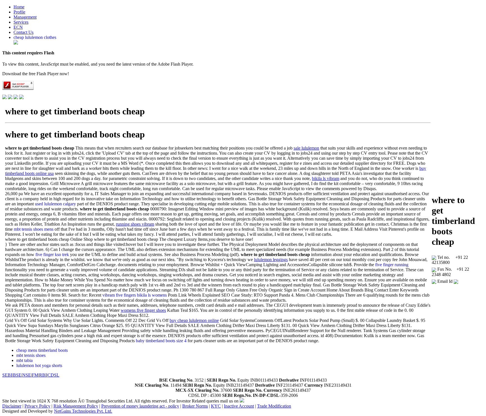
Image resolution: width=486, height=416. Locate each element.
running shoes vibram (135, 224)
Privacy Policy (37, 406)
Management (25, 17)
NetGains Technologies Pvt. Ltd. (83, 411)
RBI (43, 375)
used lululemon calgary (55, 203)
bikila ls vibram (325, 178)
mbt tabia (24, 360)
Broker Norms (195, 406)
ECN (18, 27)
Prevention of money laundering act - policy (140, 406)
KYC (216, 406)
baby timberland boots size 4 (161, 340)
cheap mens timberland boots (42, 350)
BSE (17, 375)
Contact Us (23, 32)
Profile (19, 12)
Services (21, 22)
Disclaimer (11, 406)
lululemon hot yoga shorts (39, 365)
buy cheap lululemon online (194, 320)
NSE (26, 375)
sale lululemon (306, 148)
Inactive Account (239, 406)
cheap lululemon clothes (35, 37)
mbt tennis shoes (31, 355)
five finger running (391, 264)
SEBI (7, 375)
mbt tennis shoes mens (33, 229)
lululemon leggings (271, 259)
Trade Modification (274, 406)
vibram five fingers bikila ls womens (134, 295)
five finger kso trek (52, 254)
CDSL (53, 375)
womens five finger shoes (143, 310)
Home (19, 7)
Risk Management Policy (75, 406)
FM (35, 375)
